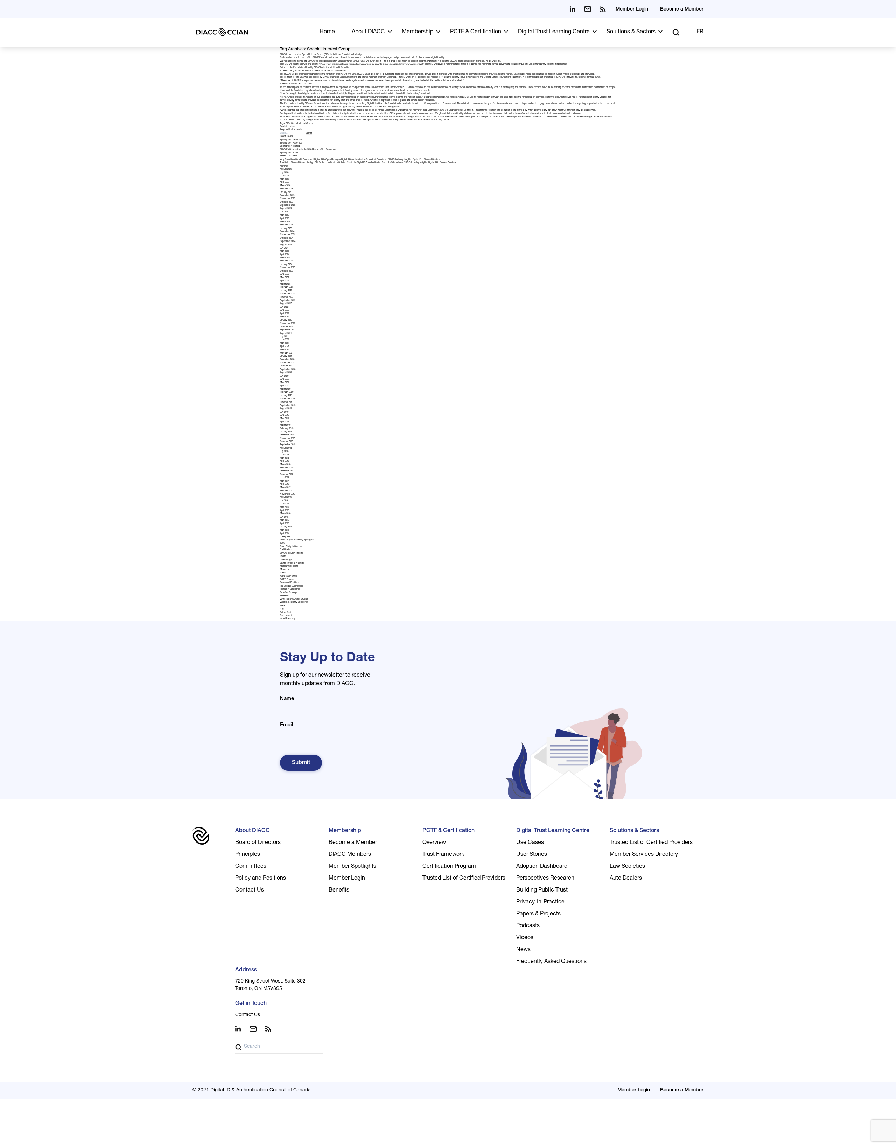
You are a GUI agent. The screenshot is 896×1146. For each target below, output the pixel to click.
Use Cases (530, 843)
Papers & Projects (288, 576)
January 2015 (286, 527)
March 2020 (285, 389)
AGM (282, 544)
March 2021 (285, 350)
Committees (250, 866)
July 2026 (284, 173)
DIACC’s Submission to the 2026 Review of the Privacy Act (308, 150)
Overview (434, 843)
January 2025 (286, 229)
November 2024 (287, 235)
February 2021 (286, 353)
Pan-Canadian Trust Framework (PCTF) (390, 87)
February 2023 (286, 287)
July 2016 (284, 501)
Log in (283, 609)
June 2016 (284, 504)
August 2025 (286, 209)
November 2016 (287, 494)
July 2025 (284, 212)
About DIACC (368, 32)
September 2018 (287, 445)
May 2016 (284, 507)
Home (327, 32)
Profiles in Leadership (290, 589)
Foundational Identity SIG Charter (309, 68)
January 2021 (286, 356)
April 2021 (284, 346)
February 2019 (286, 429)
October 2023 (286, 271)
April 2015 (284, 524)
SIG (288, 124)
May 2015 (284, 520)
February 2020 (286, 392)
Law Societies (627, 866)
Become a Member (682, 9)
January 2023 (286, 291)
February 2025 (286, 225)
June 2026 (284, 176)
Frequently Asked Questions (551, 962)
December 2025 (287, 196)
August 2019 (286, 409)
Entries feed (285, 613)
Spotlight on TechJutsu (291, 140)
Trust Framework (443, 855)
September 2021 (287, 330)
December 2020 (287, 360)
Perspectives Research (545, 878)
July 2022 (284, 307)
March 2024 (285, 258)
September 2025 (287, 205)
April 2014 (284, 534)
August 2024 (286, 245)
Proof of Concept (289, 593)
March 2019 (285, 425)
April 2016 (284, 511)
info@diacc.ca (340, 71)
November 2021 (287, 324)
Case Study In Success (291, 547)
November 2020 (287, 363)
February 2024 (286, 261)
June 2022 (284, 310)
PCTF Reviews (287, 580)
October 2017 (286, 475)
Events (283, 556)
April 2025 (284, 219)
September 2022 (287, 301)
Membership (417, 32)
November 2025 (287, 199)
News (292, 127)
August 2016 (286, 497)
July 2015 (284, 517)
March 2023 (285, 284)
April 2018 (284, 461)
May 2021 (284, 343)
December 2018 (287, 435)
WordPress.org (287, 619)
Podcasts (528, 926)
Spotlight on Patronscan (291, 143)
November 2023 (287, 268)
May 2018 (284, 458)
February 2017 (286, 491)
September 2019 (287, 406)
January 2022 (286, 320)
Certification (285, 550)
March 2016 (285, 514)
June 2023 (284, 274)
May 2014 (284, 530)
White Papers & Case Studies (294, 599)
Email (286, 725)
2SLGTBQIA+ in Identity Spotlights (297, 540)
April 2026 (284, 182)
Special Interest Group (302, 124)
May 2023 (284, 278)
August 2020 (286, 373)
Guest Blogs (286, 560)
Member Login (632, 9)
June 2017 (284, 478)
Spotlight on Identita (290, 146)
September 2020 (287, 370)
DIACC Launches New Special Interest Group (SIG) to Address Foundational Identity (321, 55)
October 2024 (286, 238)
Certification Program (449, 866)
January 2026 (286, 192)
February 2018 (286, 468)
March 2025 (285, 222)
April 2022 (284, 314)
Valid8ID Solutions (348, 77)
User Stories (531, 855)
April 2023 (284, 281)
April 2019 (284, 422)
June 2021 (284, 340)
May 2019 (284, 419)
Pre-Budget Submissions (291, 586)
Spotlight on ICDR (289, 153)
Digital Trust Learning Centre (554, 32)
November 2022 (287, 294)
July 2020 (284, 376)
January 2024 (286, 265)
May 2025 (284, 215)
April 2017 (284, 484)
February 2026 (286, 189)
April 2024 (284, 255)
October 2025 (286, 202)
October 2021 (286, 327)
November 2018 (287, 439)
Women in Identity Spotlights (294, 602)
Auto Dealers (626, 878)
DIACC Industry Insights (291, 553)
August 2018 (286, 448)
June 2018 (284, 455)
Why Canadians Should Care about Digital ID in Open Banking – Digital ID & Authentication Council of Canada (332, 160)
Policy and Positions (289, 583)
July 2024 (284, 248)
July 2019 (284, 412)
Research (284, 596)
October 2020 (286, 366)
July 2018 (284, 451)
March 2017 (285, 488)
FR (700, 32)
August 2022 (286, 304)
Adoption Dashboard (541, 866)
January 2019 (286, 432)
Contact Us (249, 890)
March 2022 (285, 317)
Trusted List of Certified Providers (463, 878)
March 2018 (285, 465)
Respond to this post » (291, 130)
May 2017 (284, 481)
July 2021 (284, 337)
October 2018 (286, 442)
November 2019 (287, 399)
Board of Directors (258, 843)
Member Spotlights (289, 566)
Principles (247, 855)
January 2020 (286, 396)
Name (287, 698)
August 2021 (286, 334)
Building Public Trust (542, 890)
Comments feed (287, 616)
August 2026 (286, 169)
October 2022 (286, 297)
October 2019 (286, 402)
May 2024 (284, 251)
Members (284, 570)
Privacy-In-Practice (540, 902)
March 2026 (285, 186)
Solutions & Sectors (631, 32)
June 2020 (284, 379)
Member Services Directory (644, 855)
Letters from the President (292, 563)
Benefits (339, 890)
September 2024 (287, 241)
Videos (524, 938)
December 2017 (287, 471)
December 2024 (287, 232)
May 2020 (284, 383)
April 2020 (284, 386)
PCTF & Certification (475, 32)
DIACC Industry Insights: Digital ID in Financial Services (414, 160)
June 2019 (284, 415)
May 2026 (284, 179)
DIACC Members (350, 855)
